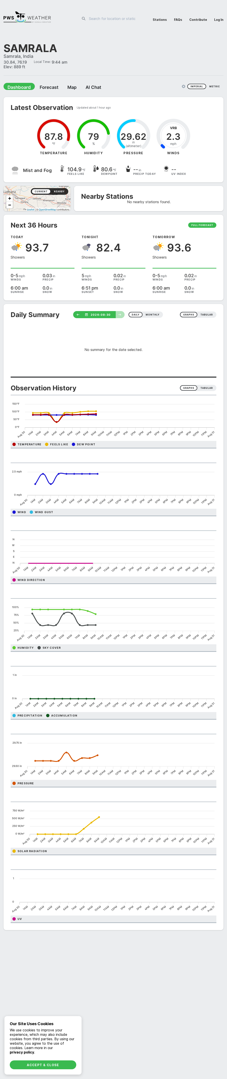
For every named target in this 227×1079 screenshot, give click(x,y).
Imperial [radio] (196, 87)
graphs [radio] (188, 315)
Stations (160, 19)
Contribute (198, 19)
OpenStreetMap (47, 210)
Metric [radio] (214, 87)
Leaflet (30, 210)
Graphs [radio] (188, 388)
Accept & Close (43, 1065)
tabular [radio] (206, 315)
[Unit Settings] (183, 87)
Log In (218, 19)
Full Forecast (202, 225)
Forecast (43, 88)
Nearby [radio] (59, 192)
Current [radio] (41, 192)
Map (63, 88)
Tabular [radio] (206, 388)
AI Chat (83, 88)
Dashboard (17, 88)
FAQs (178, 19)
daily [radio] (135, 315)
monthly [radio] (152, 315)
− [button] (9, 205)
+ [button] (9, 199)
